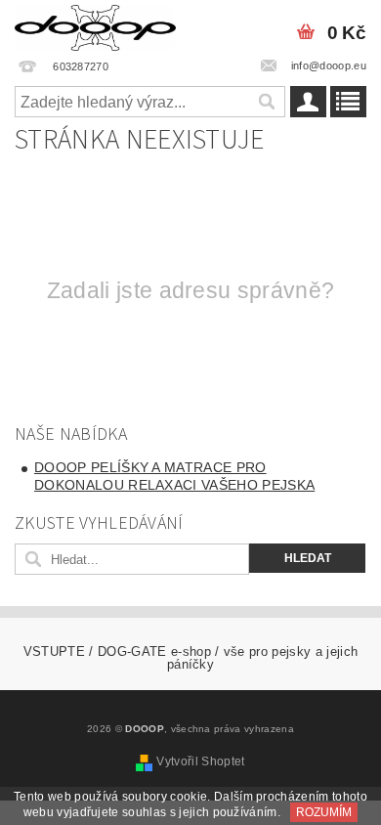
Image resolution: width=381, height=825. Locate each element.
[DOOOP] (95, 25)
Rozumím (324, 812)
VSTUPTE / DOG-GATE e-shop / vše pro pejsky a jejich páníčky (190, 658)
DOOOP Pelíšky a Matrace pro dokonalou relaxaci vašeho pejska (174, 476)
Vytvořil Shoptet (200, 761)
